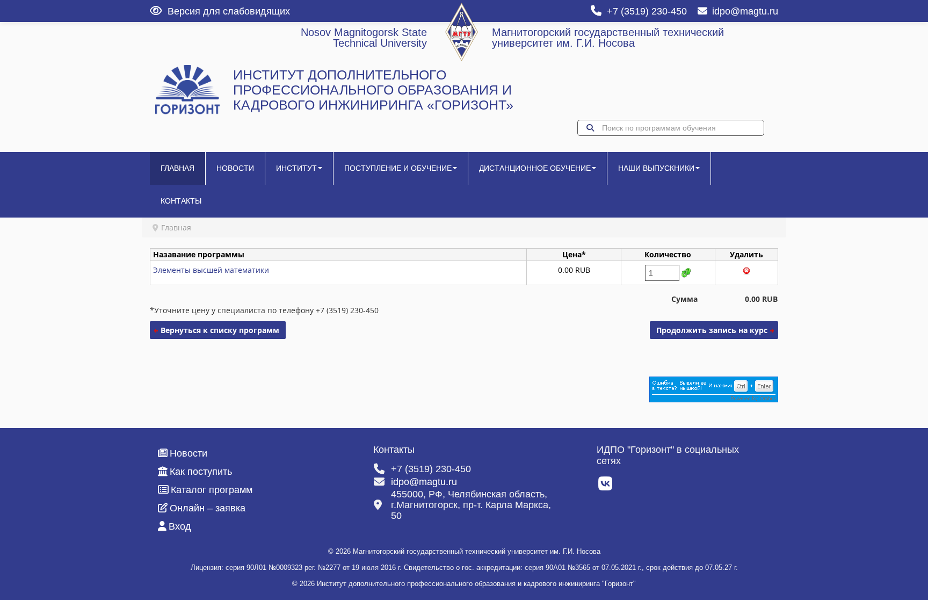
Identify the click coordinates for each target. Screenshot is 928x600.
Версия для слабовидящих (229, 11)
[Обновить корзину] (686, 273)
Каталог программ (211, 490)
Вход (180, 526)
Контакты (181, 201)
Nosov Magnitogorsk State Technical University (364, 37)
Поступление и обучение (398, 168)
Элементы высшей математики (211, 270)
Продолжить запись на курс (711, 330)
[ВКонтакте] (606, 486)
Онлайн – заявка (207, 508)
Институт (296, 168)
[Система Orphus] (713, 389)
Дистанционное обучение (535, 168)
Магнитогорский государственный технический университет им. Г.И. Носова (608, 37)
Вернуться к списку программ (220, 330)
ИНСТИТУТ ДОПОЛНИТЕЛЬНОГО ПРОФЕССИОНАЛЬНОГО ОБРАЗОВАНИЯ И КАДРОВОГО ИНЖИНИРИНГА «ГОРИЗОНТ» (373, 90)
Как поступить (201, 471)
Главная (177, 168)
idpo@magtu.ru (745, 11)
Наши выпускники (656, 168)
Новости (235, 168)
